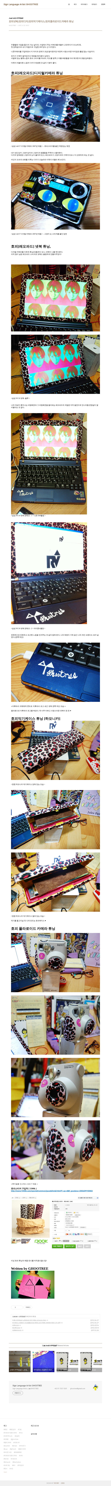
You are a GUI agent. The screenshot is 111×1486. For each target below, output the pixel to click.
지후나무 (17, 1442)
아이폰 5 (22, 1446)
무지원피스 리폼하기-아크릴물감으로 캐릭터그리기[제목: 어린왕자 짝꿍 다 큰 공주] (36, 1322)
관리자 (62, 1483)
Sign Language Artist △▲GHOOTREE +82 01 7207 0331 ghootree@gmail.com (50, 1388)
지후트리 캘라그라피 (11, 1433)
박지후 (6, 1459)
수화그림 (7, 1465)
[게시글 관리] (20, 1307)
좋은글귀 (13, 1429)
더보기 (5, 1472)
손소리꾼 (7, 1446)
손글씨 (18, 1436)
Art (14, 1465)
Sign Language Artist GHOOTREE (21, 4)
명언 (6, 1429)
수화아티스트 (8, 1436)
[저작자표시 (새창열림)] (33, 1307)
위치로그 (94, 4)
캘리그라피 (22, 1449)
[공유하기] (17, 1307)
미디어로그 (84, 4)
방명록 (103, 4)
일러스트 (13, 1449)
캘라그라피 (8, 1442)
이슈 (21, 1433)
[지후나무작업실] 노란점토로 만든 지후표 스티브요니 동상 (29, 1320)
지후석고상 (15, 1325)
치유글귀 (21, 1465)
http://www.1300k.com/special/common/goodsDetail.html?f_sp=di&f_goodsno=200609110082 (52, 1191)
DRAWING (18, 1452)
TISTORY (56, 1483)
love (6, 1449)
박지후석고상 (16, 1327)
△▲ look (14, 1316)
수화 (21, 1455)
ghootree (15, 1439)
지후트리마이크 (16, 1330)
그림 (20, 1429)
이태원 (6, 1439)
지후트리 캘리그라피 (11, 1455)
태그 (75, 4)
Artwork (7, 1462)
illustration (17, 1462)
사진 (11, 1468)
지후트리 (14, 1459)
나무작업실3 (22, 1316)
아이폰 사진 (8, 1452)
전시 (6, 1468)
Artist (15, 1446)
